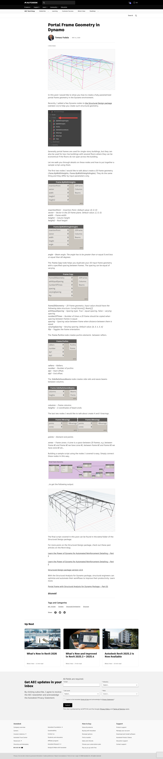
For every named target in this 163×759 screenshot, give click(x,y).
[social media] (18, 747)
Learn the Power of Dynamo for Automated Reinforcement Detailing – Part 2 (81, 563)
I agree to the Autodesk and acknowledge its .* (90, 701)
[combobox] (58, 3)
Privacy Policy (105, 709)
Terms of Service (119, 709)
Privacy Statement (108, 699)
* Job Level (66, 691)
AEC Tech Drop (30, 11)
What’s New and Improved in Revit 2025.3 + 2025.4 (81, 655)
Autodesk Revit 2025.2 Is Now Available (119, 655)
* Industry (105, 682)
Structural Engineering (73, 606)
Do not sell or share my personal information (30, 756)
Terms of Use (85, 699)
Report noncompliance (61, 756)
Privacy (15, 756)
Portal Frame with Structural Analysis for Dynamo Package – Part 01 (78, 586)
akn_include (52, 606)
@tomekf (52, 593)
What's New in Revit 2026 (42, 653)
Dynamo (60, 606)
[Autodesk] (31, 2)
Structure (86, 606)
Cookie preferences (48, 756)
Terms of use (71, 756)
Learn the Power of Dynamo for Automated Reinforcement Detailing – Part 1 (81, 554)
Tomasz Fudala (62, 37)
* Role (104, 691)
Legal (76, 756)
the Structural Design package (98, 103)
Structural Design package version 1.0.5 (65, 570)
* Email (65, 682)
